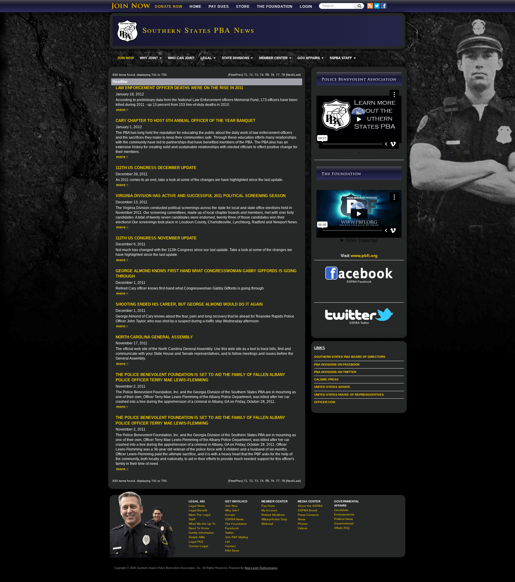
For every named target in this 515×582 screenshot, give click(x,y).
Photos (303, 523)
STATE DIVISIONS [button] (236, 58)
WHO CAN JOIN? (181, 58)
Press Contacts (308, 514)
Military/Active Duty (274, 519)
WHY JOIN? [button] (149, 58)
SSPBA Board (307, 510)
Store (243, 6)
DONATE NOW (168, 6)
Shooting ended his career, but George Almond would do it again (189, 304)
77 (278, 74)
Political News (343, 519)
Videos (302, 528)
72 (251, 74)
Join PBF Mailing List (236, 539)
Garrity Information (201, 532)
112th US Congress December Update (156, 167)
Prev (239, 74)
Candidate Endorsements (344, 512)
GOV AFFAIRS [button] (309, 58)
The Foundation (275, 6)
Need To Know (199, 528)
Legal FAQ (196, 541)
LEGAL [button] (207, 58)
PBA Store (232, 550)
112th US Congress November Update (156, 238)
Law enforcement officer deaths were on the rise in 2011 (179, 88)
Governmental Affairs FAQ (343, 526)
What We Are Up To (202, 523)
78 (283, 74)
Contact (230, 546)
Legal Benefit (198, 510)
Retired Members (273, 514)
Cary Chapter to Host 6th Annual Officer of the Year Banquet (185, 120)
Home (195, 6)
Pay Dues (219, 6)
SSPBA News (234, 519)
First (232, 74)
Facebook (232, 528)
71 (245, 74)
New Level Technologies (261, 567)
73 (256, 74)
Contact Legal (198, 546)
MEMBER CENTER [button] (273, 58)
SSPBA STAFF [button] (341, 58)
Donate (230, 514)
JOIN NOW (125, 58)
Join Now (231, 505)
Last (297, 74)
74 (261, 74)
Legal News (197, 505)
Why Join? (232, 510)
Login (306, 6)
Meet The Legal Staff (199, 517)
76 (272, 74)
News (301, 519)
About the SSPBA (310, 505)
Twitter (229, 532)
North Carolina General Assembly (154, 337)
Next (290, 74)
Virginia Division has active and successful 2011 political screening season (201, 196)
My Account (269, 510)
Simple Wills (197, 537)
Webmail (267, 523)
